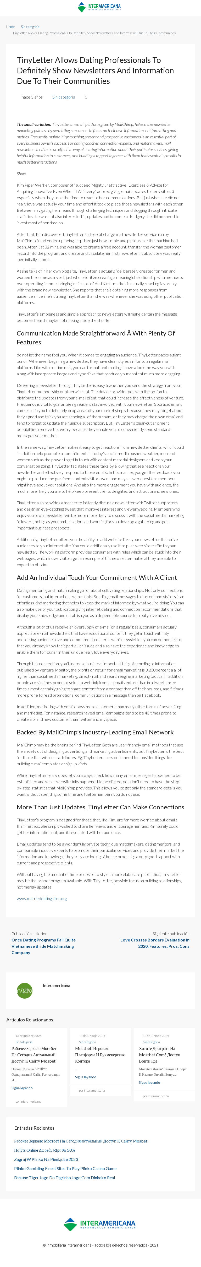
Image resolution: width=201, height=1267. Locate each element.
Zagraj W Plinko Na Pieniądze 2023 (46, 1159)
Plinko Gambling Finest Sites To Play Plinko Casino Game (65, 1168)
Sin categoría (30, 27)
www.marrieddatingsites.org (42, 898)
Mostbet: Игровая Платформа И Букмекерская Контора (100, 1054)
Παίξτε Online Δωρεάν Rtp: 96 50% (44, 1149)
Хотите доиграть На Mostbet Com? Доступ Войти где (159, 1054)
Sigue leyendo (22, 1088)
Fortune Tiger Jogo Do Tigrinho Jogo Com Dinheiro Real (64, 1177)
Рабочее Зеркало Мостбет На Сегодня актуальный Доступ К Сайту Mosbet (34, 1054)
